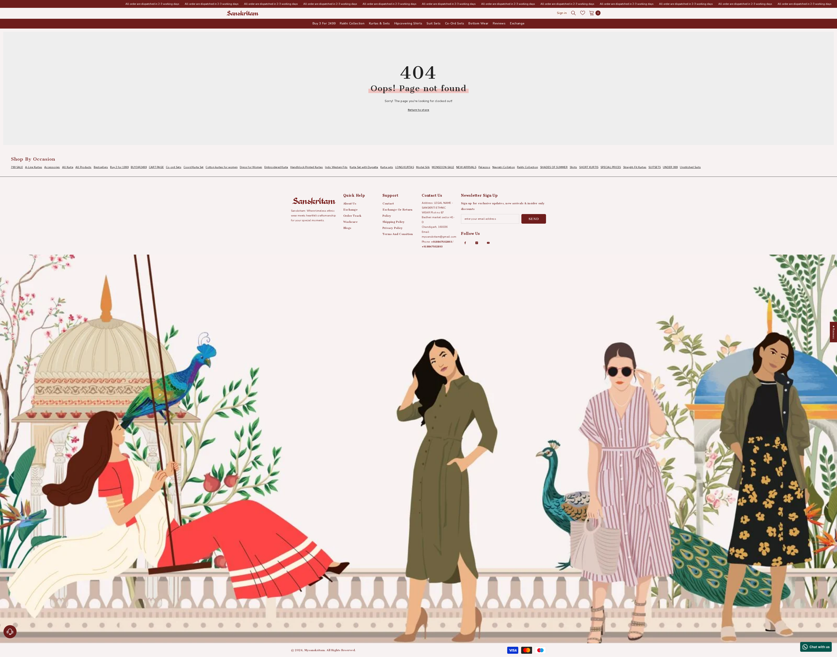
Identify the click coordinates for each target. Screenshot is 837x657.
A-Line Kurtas (33, 167)
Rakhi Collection (527, 167)
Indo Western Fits (336, 167)
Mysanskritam (315, 650)
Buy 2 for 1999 (119, 167)
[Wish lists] (582, 12)
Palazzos (484, 167)
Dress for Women (251, 167)
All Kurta (67, 167)
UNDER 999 (670, 167)
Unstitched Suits (690, 167)
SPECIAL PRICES (611, 167)
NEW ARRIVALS (466, 167)
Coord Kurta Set (194, 167)
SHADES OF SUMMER (554, 167)
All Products (83, 167)
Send (534, 219)
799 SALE (17, 167)
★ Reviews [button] (833, 332)
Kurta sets (386, 167)
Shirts (573, 167)
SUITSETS (654, 167)
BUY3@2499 (139, 167)
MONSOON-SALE (443, 167)
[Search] (573, 13)
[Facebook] (465, 243)
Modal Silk (423, 167)
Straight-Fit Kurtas (634, 167)
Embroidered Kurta (276, 167)
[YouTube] (488, 243)
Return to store (418, 110)
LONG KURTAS (404, 167)
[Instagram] (477, 243)
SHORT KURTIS (588, 167)
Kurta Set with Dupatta (364, 167)
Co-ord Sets (173, 167)
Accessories (52, 167)
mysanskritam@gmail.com (439, 236)
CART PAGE (156, 167)
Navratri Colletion (503, 167)
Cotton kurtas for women (222, 167)
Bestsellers (101, 167)
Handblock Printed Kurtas (306, 167)
